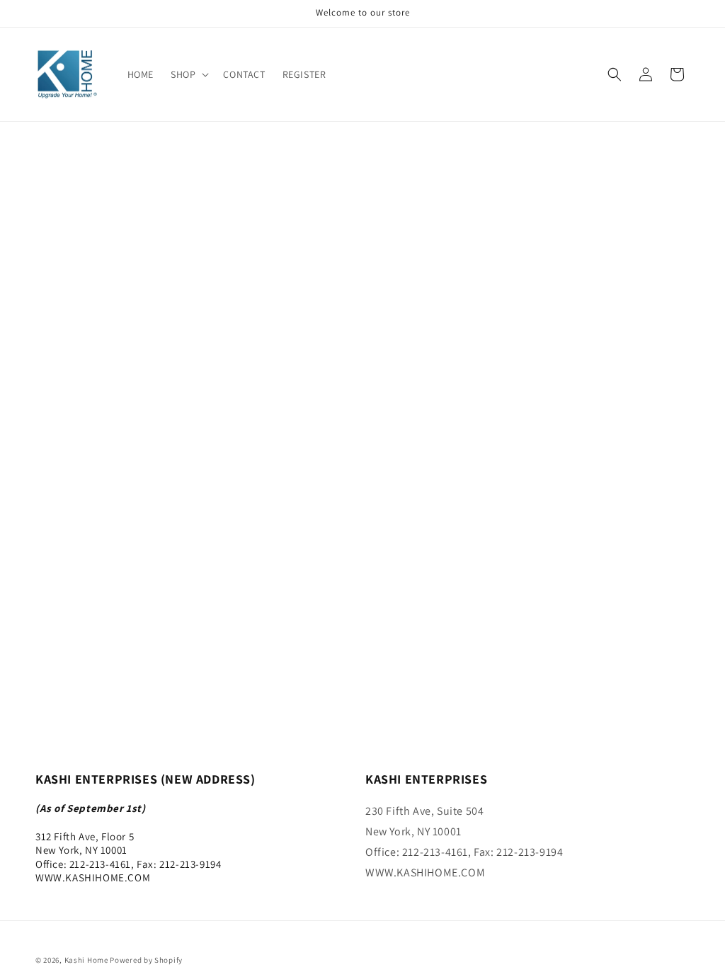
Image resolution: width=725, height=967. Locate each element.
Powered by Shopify (146, 960)
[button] (188, 74)
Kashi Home (86, 960)
